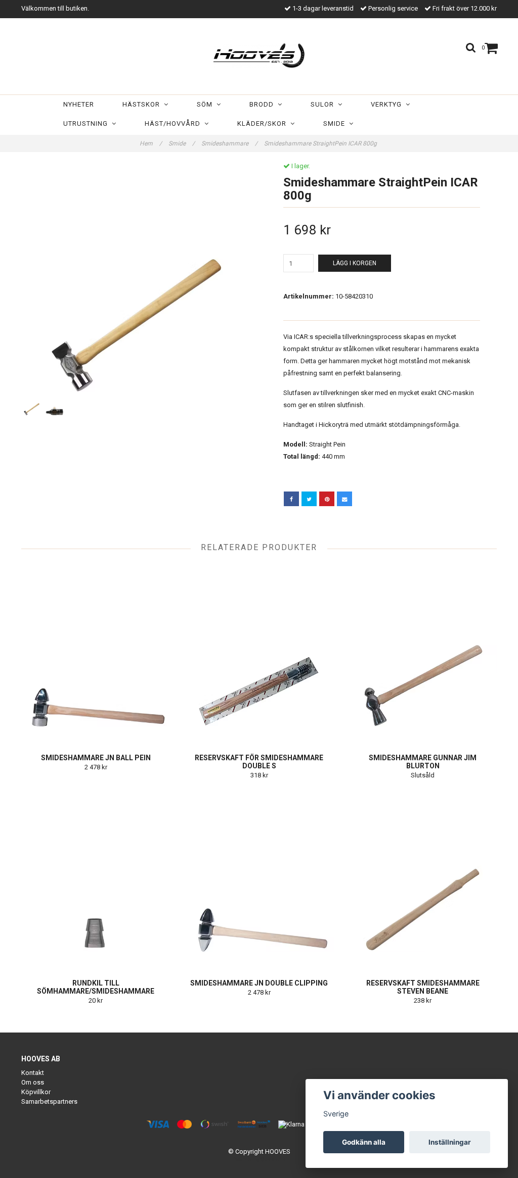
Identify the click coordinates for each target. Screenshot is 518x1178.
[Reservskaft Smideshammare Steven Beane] (423, 878)
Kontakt (32, 1072)
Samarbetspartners (49, 1101)
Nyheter (78, 104)
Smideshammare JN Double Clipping (259, 983)
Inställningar (449, 1142)
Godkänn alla (363, 1142)
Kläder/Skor (263, 123)
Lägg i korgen (354, 263)
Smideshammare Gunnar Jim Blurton (423, 762)
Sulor (324, 104)
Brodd (263, 104)
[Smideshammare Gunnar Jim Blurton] (423, 652)
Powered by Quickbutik (259, 1159)
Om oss (32, 1082)
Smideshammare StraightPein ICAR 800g (321, 143)
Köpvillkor (36, 1092)
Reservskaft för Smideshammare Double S (259, 762)
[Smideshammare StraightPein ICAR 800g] (136, 277)
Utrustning (87, 123)
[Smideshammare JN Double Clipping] (259, 878)
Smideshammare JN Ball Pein (96, 758)
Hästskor (143, 104)
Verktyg (388, 104)
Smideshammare (229, 143)
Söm (207, 104)
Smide (336, 123)
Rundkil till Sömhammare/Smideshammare (95, 987)
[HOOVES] (259, 53)
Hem (151, 143)
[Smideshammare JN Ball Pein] (95, 652)
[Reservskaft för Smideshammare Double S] (259, 652)
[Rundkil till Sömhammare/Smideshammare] (95, 878)
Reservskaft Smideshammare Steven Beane (423, 987)
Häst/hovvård (174, 123)
